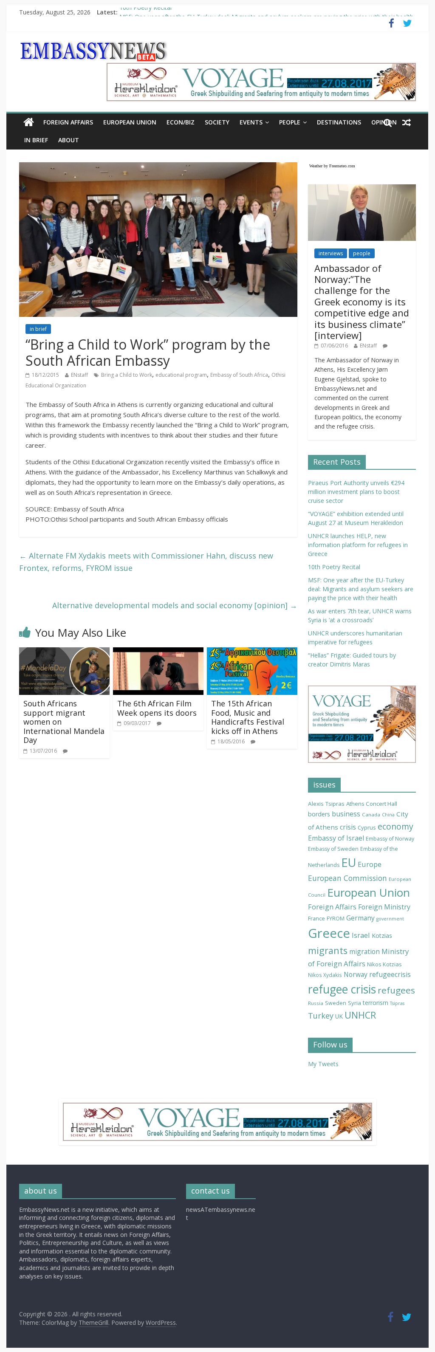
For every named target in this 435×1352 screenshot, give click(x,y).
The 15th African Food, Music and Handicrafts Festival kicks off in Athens (247, 717)
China (388, 815)
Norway (355, 974)
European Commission (347, 878)
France (316, 918)
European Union (368, 892)
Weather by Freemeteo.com (332, 166)
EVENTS (251, 122)
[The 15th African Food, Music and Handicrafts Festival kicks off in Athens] (252, 652)
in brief (38, 329)
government (390, 919)
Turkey (320, 1015)
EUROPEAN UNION (129, 122)
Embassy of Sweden (333, 848)
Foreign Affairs (332, 907)
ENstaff (79, 374)
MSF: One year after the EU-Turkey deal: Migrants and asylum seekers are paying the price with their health (360, 589)
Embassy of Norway (390, 838)
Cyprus (367, 827)
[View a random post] (406, 122)
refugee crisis (342, 989)
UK (339, 1016)
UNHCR (360, 1015)
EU (348, 862)
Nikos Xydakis (325, 974)
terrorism (375, 1003)
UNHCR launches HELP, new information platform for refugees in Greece (358, 545)
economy (395, 826)
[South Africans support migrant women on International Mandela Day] (64, 652)
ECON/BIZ (181, 122)
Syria (354, 1003)
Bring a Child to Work (126, 374)
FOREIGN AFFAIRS (68, 122)
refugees (396, 990)
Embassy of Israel (336, 838)
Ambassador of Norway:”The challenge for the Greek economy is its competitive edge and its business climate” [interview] (361, 302)
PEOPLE (289, 122)
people (361, 253)
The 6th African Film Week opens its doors (157, 708)
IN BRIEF (36, 140)
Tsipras (397, 1003)
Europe (369, 864)
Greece (329, 933)
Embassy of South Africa (239, 374)
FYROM (336, 918)
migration (364, 951)
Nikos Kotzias (384, 964)
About (68, 140)
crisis (348, 827)
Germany (360, 918)
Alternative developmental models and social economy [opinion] (174, 605)
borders (319, 814)
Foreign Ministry (384, 907)
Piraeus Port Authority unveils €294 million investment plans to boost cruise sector (356, 492)
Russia (315, 1003)
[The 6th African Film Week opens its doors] (158, 652)
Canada (371, 814)
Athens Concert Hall (371, 803)
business (346, 814)
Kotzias (382, 935)
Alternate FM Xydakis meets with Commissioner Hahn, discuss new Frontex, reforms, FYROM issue (146, 561)
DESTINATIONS (339, 122)
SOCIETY (217, 122)
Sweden (335, 1003)
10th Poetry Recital (145, 12)
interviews (331, 253)
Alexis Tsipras (326, 803)
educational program (181, 374)
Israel (361, 935)
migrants (327, 950)
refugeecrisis (390, 974)
